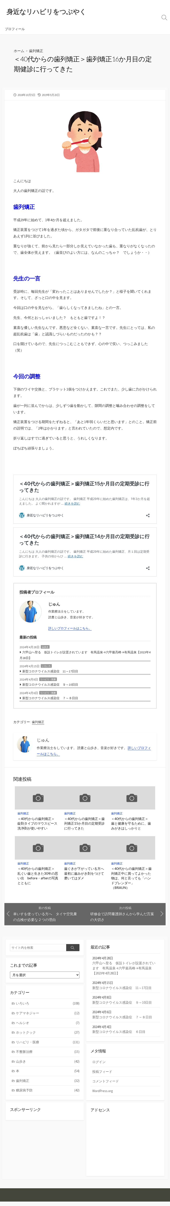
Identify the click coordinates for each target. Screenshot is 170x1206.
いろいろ (46, 666)
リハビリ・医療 (48, 679)
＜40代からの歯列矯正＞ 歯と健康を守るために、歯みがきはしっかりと (131, 823)
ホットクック (47, 1032)
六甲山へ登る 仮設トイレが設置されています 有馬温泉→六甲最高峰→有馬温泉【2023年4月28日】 (85, 655)
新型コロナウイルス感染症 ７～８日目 (50, 698)
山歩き (45, 647)
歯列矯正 (36, 51)
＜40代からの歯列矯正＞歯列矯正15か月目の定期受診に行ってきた (84, 823)
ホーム (19, 51)
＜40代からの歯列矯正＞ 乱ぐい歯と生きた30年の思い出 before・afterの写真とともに (37, 875)
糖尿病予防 (47, 1090)
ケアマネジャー (47, 1013)
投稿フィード (102, 1071)
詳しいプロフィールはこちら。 (70, 628)
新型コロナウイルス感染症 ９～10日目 (50, 685)
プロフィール (15, 29)
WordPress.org (102, 1091)
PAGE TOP (162, 1166)
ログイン (99, 1062)
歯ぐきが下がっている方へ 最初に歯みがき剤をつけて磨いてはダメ (85, 873)
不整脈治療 (47, 1052)
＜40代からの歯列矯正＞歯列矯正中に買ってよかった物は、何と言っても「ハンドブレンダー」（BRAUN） (131, 878)
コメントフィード (105, 1081)
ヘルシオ (47, 1023)
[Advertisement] (125, 1144)
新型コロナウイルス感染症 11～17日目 (50, 671)
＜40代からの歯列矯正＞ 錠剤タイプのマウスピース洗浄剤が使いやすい (37, 823)
